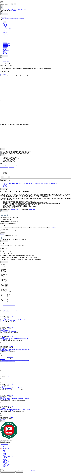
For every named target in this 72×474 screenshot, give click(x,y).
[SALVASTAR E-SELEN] (14, 398)
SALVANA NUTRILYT (4, 379)
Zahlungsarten (17, 18)
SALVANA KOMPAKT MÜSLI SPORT (7, 320)
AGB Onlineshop (6, 461)
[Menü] (1, 2)
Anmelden (2, 16)
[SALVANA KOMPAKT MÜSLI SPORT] (14, 319)
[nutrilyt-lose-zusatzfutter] (14, 100)
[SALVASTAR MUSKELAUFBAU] (15, 409)
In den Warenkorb (4, 179)
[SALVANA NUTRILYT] (15, 378)
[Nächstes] (4, 149)
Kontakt (4, 459)
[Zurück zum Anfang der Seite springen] (1, 469)
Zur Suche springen (13, 0)
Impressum (5, 460)
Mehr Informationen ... (35, 470)
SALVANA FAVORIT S (4, 311)
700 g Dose (5, 172)
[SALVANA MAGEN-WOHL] (15, 349)
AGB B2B (5, 462)
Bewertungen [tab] (5, 184)
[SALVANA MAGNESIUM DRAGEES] (14, 360)
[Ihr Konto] (1, 12)
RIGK (4, 455)
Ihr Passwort (2, 230)
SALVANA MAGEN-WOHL (5, 350)
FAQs (4, 467)
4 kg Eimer (5, 173)
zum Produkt (2, 318)
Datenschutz (5, 466)
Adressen (12, 18)
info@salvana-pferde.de (6, 446)
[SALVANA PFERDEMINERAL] (14, 387)
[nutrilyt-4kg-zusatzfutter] (14, 124)
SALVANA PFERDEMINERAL (6, 388)
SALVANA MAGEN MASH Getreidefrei (8, 331)
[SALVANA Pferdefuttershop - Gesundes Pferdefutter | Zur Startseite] (13, 9)
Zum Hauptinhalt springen (5, 0)
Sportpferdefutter (32, 209)
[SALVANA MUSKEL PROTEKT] (15, 370)
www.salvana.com (5, 448)
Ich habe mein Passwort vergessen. (6, 231)
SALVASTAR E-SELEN (5, 399)
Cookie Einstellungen (6, 464)
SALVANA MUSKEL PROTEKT (6, 371)
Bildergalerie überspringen (5, 74)
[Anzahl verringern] (2, 177)
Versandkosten (10, 316)
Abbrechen (2, 234)
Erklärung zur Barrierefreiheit (8, 456)
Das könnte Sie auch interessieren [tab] (9, 305)
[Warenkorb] (1, 19)
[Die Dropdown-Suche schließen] (15, 4)
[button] (4, 23)
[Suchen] (12, 4)
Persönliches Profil (7, 18)
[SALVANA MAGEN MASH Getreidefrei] (5, 330)
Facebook (4, 450)
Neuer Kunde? (53, 227)
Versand (4, 454)
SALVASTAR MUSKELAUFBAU (7, 410)
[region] (36, 115)
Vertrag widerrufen (6, 457)
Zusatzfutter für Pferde (14, 209)
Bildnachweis (5, 465)
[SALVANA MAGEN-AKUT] (14, 338)
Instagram (4, 451)
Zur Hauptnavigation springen (22, 0)
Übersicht (2, 18)
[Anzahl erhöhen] (9, 177)
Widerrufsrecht (5, 463)
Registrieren (4, 17)
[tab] (30, 183)
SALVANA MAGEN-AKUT (5, 339)
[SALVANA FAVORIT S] (14, 310)
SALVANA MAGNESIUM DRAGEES (7, 361)
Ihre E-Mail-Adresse (4, 229)
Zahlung (4, 453)
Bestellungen (22, 18)
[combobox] (5, 4)
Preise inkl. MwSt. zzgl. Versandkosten (7, 167)
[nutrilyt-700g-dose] (15, 75)
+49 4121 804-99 (13, 10)
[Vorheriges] (1, 149)
